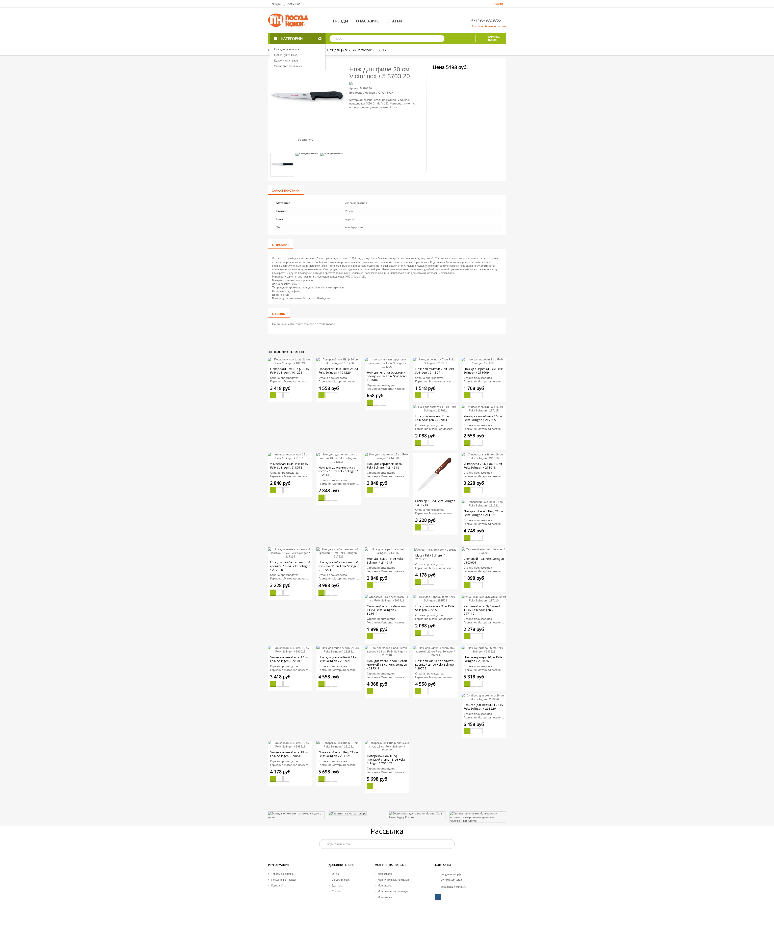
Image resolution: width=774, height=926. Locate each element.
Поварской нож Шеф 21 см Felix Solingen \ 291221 (338, 754)
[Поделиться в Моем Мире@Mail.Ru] (277, 340)
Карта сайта (278, 885)
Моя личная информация (393, 891)
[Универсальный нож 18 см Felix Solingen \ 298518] (290, 744)
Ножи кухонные (285, 55)
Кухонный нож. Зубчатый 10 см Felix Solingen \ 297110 (482, 609)
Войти (498, 4)
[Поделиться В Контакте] (270, 340)
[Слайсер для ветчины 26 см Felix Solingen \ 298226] (484, 696)
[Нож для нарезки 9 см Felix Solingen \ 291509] (435, 598)
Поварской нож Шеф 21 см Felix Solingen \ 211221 (483, 513)
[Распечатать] (287, 340)
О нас (335, 873)
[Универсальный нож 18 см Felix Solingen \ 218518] (290, 455)
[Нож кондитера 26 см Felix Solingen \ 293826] (484, 649)
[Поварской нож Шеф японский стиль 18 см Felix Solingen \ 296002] (387, 746)
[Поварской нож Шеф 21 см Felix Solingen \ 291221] (338, 744)
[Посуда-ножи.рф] (288, 20)
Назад (302, 147)
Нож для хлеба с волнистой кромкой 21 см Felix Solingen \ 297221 (435, 664)
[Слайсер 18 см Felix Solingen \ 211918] (435, 474)
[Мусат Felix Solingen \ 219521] (435, 549)
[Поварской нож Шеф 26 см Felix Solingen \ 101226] (338, 361)
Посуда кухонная (286, 49)
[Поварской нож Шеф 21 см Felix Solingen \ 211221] (484, 503)
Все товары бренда (362, 92)
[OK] (449, 844)
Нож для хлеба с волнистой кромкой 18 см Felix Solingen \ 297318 (387, 664)
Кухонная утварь (286, 60)
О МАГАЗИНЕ (367, 21)
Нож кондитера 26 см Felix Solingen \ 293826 (483, 659)
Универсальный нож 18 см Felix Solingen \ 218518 (289, 465)
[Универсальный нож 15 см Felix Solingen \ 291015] (290, 649)
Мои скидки (385, 897)
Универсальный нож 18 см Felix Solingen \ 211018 (483, 465)
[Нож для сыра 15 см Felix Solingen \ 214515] (387, 550)
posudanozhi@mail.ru (453, 886)
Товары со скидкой (282, 873)
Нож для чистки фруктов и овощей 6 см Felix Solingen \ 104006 (387, 376)
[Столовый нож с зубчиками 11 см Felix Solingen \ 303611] (387, 598)
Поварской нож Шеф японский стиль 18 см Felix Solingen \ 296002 (386, 759)
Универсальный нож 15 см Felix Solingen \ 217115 (483, 418)
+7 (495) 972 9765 (486, 20)
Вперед (312, 147)
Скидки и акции (341, 879)
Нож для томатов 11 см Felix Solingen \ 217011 (432, 418)
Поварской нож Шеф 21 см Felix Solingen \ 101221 (289, 370)
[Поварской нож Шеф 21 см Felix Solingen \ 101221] (290, 361)
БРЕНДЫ (340, 21)
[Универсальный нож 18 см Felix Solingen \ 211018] (484, 455)
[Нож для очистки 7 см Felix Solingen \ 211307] (435, 361)
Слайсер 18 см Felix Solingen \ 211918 (435, 502)
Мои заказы (385, 873)
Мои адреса (385, 885)
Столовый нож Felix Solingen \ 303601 (484, 560)
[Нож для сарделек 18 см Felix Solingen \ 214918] (387, 455)
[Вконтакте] (438, 897)
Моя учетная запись (391, 865)
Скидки (276, 4)
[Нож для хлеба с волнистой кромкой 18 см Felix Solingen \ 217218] (290, 552)
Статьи (336, 891)
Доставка (337, 885)
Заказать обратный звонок (488, 26)
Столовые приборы (288, 66)
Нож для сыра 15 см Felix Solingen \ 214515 (385, 560)
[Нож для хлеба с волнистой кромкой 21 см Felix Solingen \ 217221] (338, 552)
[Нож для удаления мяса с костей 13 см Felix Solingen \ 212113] (338, 457)
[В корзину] (273, 395)
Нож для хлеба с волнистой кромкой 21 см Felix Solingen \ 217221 (338, 565)
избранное (293, 4)
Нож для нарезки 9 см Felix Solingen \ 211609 (483, 370)
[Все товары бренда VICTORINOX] (386, 83)
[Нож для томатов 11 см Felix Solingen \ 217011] (435, 408)
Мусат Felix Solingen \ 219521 (430, 557)
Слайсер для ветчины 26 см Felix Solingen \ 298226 (484, 706)
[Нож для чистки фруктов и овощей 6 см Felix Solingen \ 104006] (387, 362)
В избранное (280, 395)
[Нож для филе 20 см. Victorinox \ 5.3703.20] (282, 164)
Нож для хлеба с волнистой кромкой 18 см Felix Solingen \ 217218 (290, 565)
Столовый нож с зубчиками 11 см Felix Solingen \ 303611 (386, 609)
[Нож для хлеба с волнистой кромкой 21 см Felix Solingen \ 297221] (435, 651)
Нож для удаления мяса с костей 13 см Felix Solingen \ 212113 (338, 471)
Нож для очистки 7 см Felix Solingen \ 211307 (434, 370)
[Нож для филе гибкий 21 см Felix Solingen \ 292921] (338, 649)
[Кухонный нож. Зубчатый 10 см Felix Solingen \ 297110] (484, 598)
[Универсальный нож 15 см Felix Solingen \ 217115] (484, 408)
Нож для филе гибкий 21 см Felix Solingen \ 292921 (338, 659)
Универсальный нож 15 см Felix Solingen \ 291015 (289, 659)
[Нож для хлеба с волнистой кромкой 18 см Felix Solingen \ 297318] (387, 651)
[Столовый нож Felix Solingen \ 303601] (484, 550)
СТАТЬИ (395, 21)
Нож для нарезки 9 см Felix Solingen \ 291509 (434, 608)
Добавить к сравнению (286, 395)
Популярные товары (283, 879)
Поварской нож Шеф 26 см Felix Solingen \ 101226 (338, 370)
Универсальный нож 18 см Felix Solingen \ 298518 (289, 754)
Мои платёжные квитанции (394, 879)
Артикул (354, 88)
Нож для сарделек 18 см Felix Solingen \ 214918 (384, 465)
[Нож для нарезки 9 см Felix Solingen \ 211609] (484, 361)
